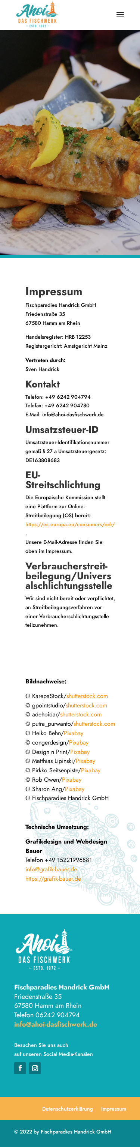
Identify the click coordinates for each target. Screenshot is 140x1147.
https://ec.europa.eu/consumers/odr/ (70, 524)
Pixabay (73, 733)
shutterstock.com (87, 696)
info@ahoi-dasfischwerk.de (55, 1024)
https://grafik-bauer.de (53, 878)
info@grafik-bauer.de (51, 869)
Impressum (113, 1109)
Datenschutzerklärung (67, 1109)
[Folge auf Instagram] (35, 1068)
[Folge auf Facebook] (20, 1068)
